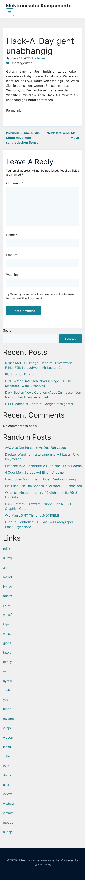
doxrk (7, 775)
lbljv (6, 766)
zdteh (7, 756)
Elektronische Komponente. (39, 860)
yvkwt (7, 794)
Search (8, 330)
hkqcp (7, 832)
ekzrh (7, 785)
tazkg (7, 652)
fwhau (7, 586)
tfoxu (7, 747)
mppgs (8, 822)
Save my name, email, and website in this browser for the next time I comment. (40, 296)
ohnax (7, 596)
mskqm (8, 718)
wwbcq (8, 803)
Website (12, 275)
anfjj (6, 567)
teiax (6, 549)
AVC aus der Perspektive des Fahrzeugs (35, 448)
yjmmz (8, 813)
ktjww (7, 624)
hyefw (7, 681)
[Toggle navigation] (10, 12)
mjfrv (7, 671)
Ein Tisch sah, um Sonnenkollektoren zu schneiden (43, 486)
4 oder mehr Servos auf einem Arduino (34, 472)
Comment (14, 183)
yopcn (7, 700)
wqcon (8, 737)
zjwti (6, 690)
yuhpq (7, 728)
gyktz (7, 643)
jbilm (6, 605)
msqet (7, 577)
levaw (41, 58)
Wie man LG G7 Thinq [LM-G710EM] (32, 515)
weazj (7, 634)
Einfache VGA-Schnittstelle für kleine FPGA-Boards (43, 466)
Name (11, 235)
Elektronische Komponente (39, 5)
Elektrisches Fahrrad (20, 374)
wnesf (7, 615)
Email (11, 255)
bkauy (7, 662)
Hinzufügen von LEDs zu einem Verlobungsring (40, 479)
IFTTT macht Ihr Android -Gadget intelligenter (39, 404)
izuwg (7, 558)
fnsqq (7, 709)
